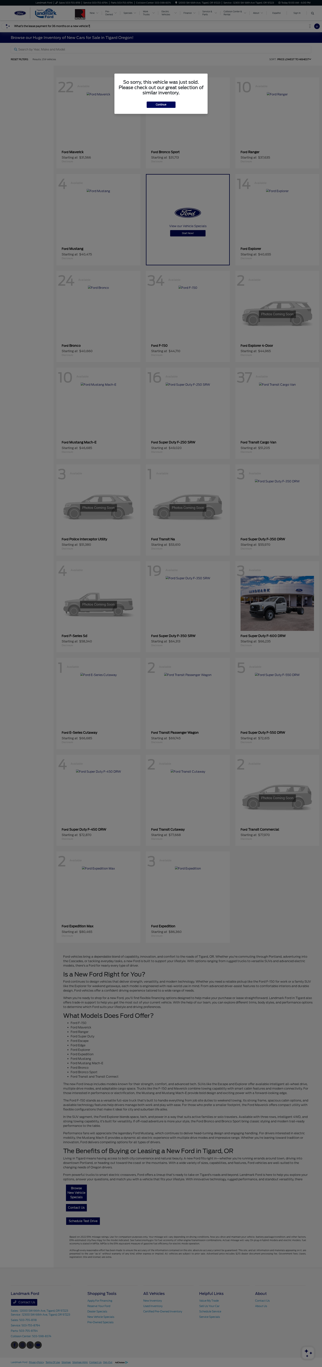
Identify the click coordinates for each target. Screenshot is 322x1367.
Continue (161, 104)
